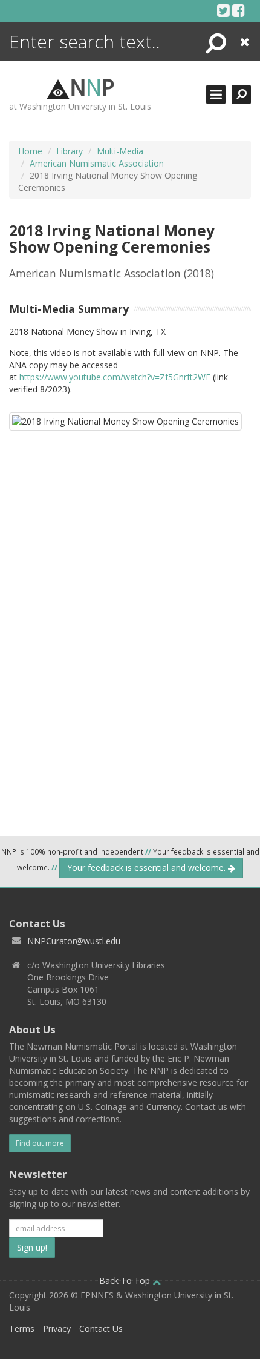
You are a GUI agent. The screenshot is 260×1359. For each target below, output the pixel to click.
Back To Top (125, 1280)
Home (30, 151)
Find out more (40, 1143)
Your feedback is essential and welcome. (147, 867)
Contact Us (101, 1328)
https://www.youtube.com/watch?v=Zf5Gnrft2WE (114, 377)
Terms (21, 1328)
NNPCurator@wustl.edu (73, 941)
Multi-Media (120, 151)
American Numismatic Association (97, 163)
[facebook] (238, 10)
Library (69, 151)
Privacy (57, 1328)
